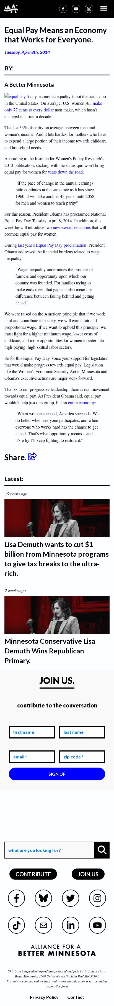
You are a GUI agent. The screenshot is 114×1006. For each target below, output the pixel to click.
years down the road (65, 172)
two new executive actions (68, 227)
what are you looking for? (34, 837)
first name (22, 721)
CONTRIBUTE (33, 874)
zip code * (72, 746)
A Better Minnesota (29, 84)
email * (19, 746)
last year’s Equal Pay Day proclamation (52, 245)
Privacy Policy (44, 997)
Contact (75, 997)
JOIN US (88, 874)
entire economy (81, 402)
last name (72, 721)
